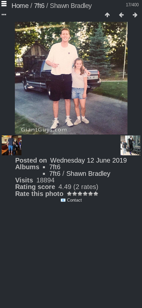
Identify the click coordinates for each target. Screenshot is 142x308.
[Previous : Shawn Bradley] (121, 15)
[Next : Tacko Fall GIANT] (135, 15)
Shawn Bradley (88, 173)
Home (20, 5)
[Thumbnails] (107, 15)
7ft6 (39, 5)
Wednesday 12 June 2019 (88, 160)
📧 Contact (71, 200)
